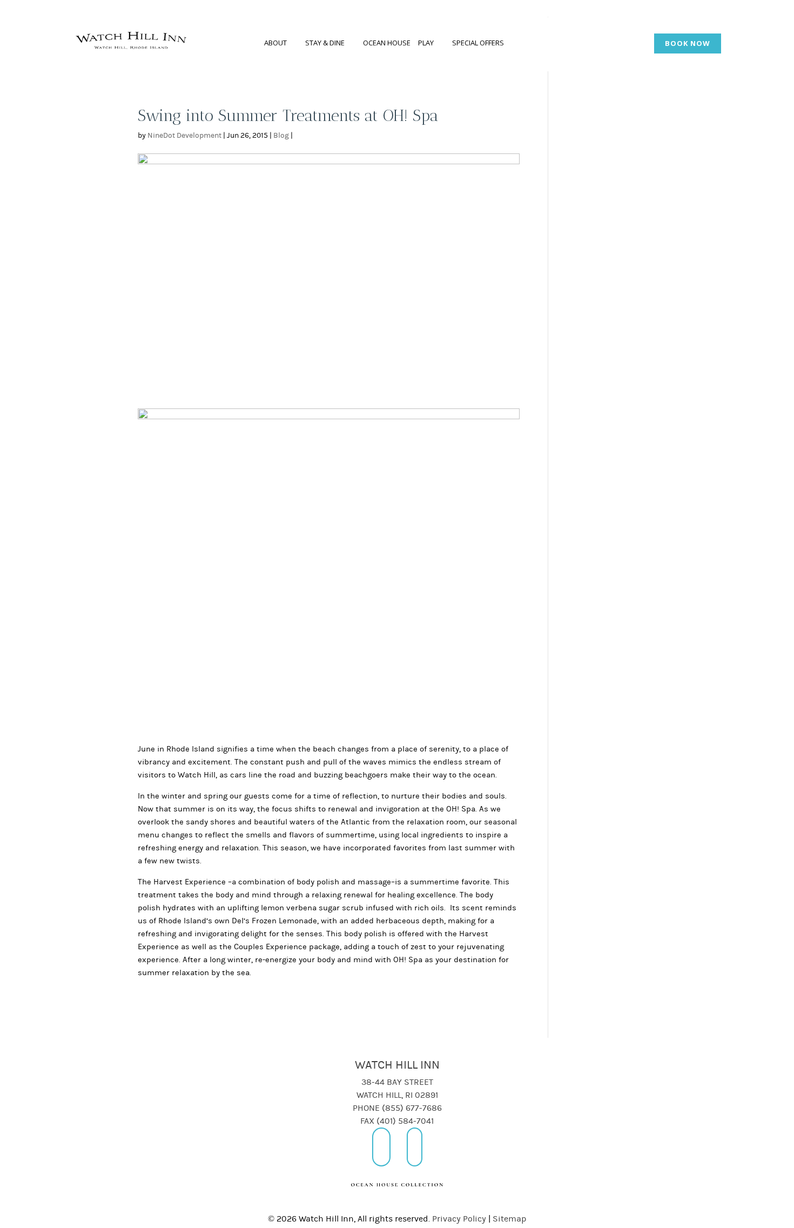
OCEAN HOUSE (387, 43)
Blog (281, 135)
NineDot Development (184, 135)
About (275, 43)
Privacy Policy (459, 1219)
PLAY (426, 43)
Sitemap (510, 1219)
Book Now (687, 43)
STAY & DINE (325, 43)
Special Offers (478, 43)
